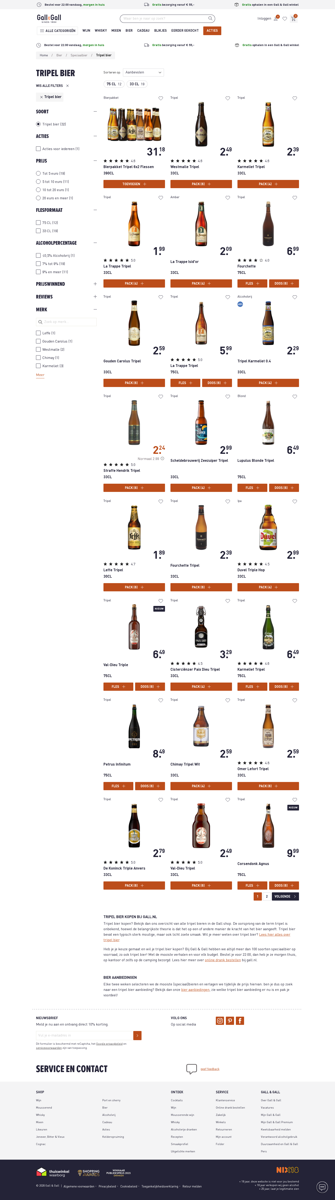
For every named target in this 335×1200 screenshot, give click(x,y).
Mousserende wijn (182, 1115)
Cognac (41, 1144)
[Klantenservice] (322, 1187)
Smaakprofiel (179, 1144)
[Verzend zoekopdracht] (210, 18)
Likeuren (41, 1129)
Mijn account (224, 1137)
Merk (41, 309)
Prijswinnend (50, 284)
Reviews (44, 297)
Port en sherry (111, 1100)
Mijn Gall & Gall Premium (277, 1122)
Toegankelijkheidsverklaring (160, 1186)
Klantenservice (225, 1100)
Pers (264, 1151)
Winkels (221, 1122)
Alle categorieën (60, 31)
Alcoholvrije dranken (184, 1129)
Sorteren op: (112, 72)
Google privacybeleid (109, 1044)
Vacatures (267, 1107)
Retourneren (224, 1129)
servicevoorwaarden (49, 1048)
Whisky (101, 30)
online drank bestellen (223, 960)
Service (222, 1092)
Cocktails (177, 1100)
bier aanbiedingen (195, 990)
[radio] (66, 173)
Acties (212, 30)
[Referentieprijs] (162, 458)
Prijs (41, 161)
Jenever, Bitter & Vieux (50, 1137)
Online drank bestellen (230, 1107)
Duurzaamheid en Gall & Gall (279, 1144)
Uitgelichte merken (183, 1151)
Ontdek (177, 1092)
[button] (268, 19)
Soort (42, 111)
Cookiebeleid (128, 1186)
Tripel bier (53, 97)
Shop (40, 1092)
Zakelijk (221, 1115)
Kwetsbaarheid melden (276, 1129)
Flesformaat (49, 210)
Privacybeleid (107, 1186)
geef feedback (210, 1069)
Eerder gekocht (185, 30)
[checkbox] (66, 149)
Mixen (116, 30)
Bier (129, 30)
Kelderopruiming (113, 1137)
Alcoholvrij (109, 1115)
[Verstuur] (137, 1035)
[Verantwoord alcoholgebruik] (252, 1170)
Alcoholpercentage (56, 243)
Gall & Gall (270, 1092)
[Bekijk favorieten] (285, 19)
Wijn (86, 30)
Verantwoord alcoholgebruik (279, 1137)
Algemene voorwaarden (79, 1186)
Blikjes (160, 30)
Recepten (177, 1137)
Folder (220, 1144)
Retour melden (192, 1186)
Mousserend (44, 1107)
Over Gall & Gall (271, 1100)
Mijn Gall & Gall (271, 1115)
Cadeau (143, 30)
